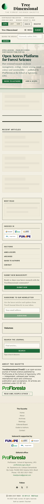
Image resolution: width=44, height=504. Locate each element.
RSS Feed (34, 496)
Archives (8, 165)
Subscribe (22, 224)
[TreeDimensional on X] (22, 487)
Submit (38, 30)
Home (22, 412)
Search (22, 259)
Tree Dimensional (9, 30)
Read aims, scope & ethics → (17, 302)
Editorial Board (22, 424)
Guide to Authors (12, 81)
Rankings (22, 421)
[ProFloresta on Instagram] (27, 487)
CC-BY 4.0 (26, 496)
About (22, 415)
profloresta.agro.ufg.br (22, 465)
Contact (8, 174)
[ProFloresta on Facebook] (17, 487)
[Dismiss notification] (35, 3)
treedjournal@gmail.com (22, 475)
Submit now (22, 196)
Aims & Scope (31, 81)
